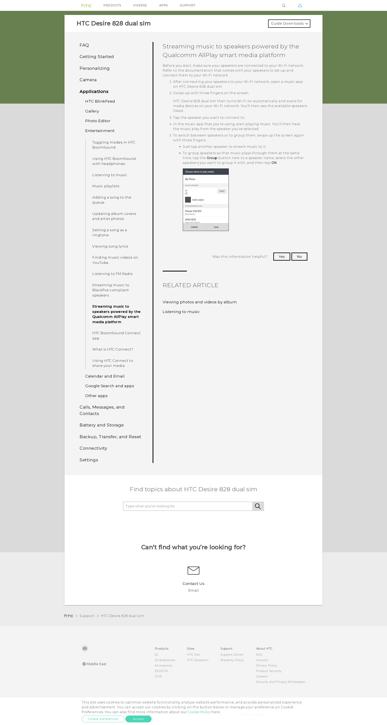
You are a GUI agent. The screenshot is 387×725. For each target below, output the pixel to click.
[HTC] (86, 5)
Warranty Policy (232, 660)
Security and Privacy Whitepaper (281, 682)
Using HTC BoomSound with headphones (114, 161)
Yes (282, 257)
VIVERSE (140, 5)
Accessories (164, 665)
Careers (262, 676)
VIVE (158, 676)
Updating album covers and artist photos (114, 216)
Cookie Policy (199, 712)
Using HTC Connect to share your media (112, 363)
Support (87, 616)
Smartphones (165, 660)
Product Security (269, 671)
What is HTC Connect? (112, 349)
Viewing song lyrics (110, 246)
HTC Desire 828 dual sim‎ (122, 616)
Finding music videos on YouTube (115, 260)
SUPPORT (188, 5)
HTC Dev (194, 654)
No (299, 257)
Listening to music (109, 175)
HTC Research (197, 660)
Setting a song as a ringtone (109, 232)
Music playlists (106, 186)
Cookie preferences (103, 719)
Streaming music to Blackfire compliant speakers (110, 290)
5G (157, 654)
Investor (262, 660)
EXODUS (161, 671)
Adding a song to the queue (111, 200)
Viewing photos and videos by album (200, 302)
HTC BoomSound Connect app (116, 335)
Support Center (232, 654)
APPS (163, 5)
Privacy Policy (266, 665)
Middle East (97, 664)
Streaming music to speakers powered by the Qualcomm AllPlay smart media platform (116, 314)
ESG (259, 654)
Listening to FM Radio (112, 274)
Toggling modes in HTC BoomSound (113, 145)
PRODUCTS (112, 5)
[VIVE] (299, 5)
